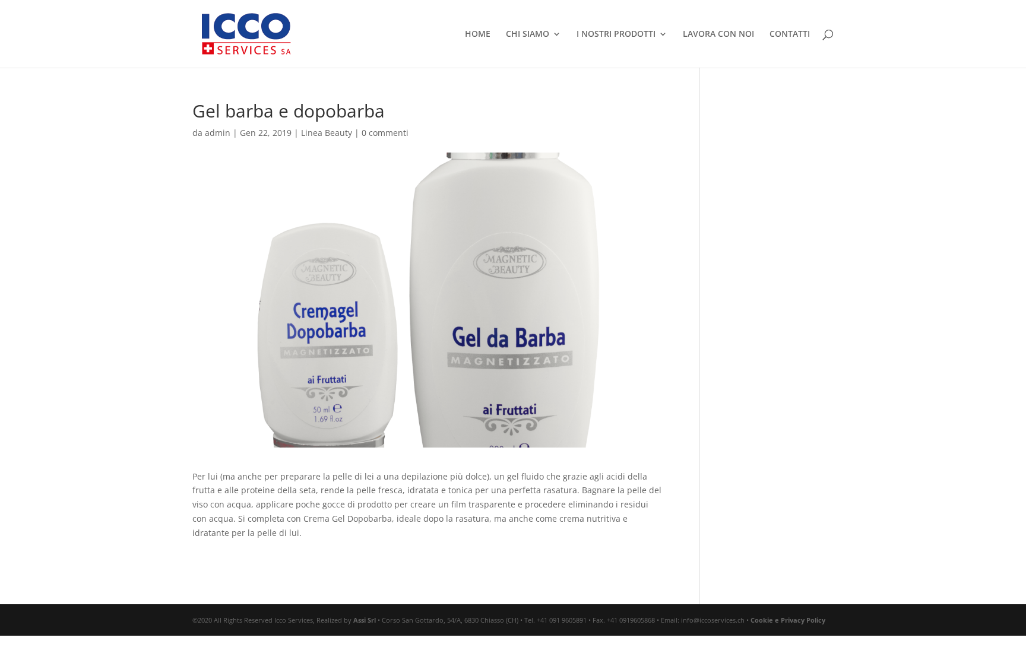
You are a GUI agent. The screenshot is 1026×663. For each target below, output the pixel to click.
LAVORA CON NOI (718, 34)
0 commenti (385, 132)
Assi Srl (364, 620)
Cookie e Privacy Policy (787, 620)
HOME (477, 34)
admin (217, 132)
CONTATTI (790, 34)
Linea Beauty (326, 132)
